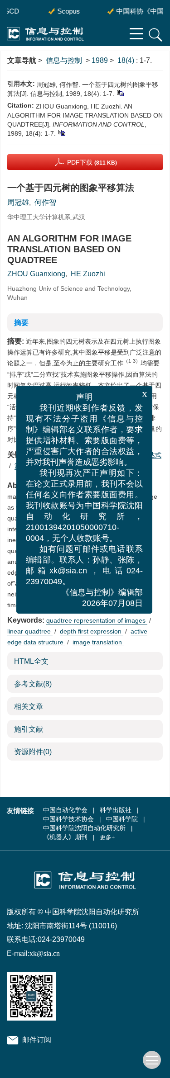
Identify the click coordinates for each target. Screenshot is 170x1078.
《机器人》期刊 (65, 837)
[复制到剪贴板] (120, 92)
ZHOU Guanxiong (36, 274)
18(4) (126, 60)
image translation (98, 642)
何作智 (45, 202)
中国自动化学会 (65, 810)
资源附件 (33, 752)
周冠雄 (18, 202)
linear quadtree (30, 631)
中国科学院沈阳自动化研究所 (84, 828)
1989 (100, 60)
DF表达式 (147, 455)
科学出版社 (115, 810)
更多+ (107, 837)
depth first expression (91, 631)
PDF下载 (92, 162)
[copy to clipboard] (61, 132)
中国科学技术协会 (68, 819)
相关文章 (28, 706)
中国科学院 (122, 819)
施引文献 (28, 729)
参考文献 (33, 684)
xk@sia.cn (44, 953)
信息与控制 (64, 60)
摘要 (21, 322)
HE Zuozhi (88, 274)
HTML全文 (31, 661)
